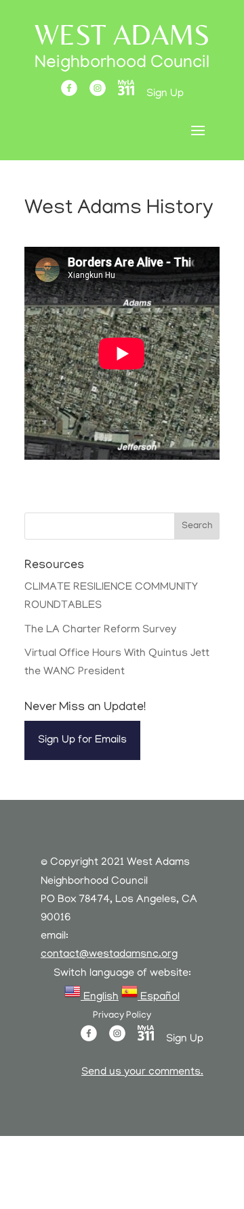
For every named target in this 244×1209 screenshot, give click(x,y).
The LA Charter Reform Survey (100, 630)
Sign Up (165, 94)
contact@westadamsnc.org (109, 955)
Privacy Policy (122, 1016)
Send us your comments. (142, 1072)
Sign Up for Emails (82, 740)
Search (197, 526)
